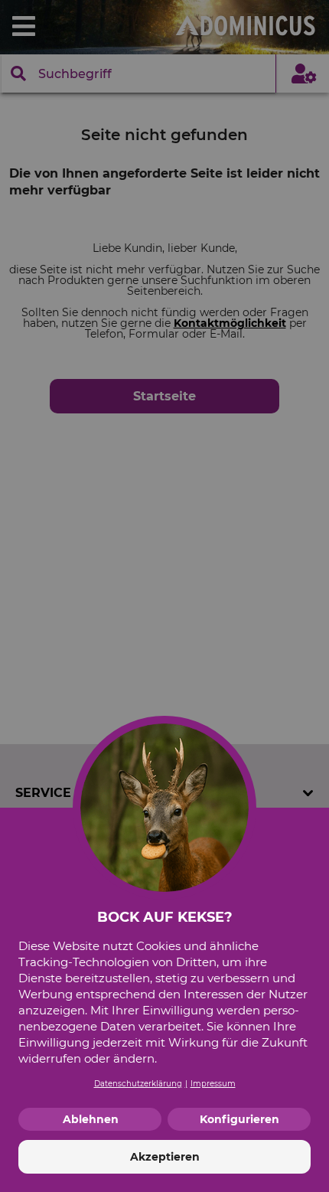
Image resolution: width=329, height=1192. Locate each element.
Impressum (213, 1084)
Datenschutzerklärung (138, 1084)
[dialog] (164, 596)
